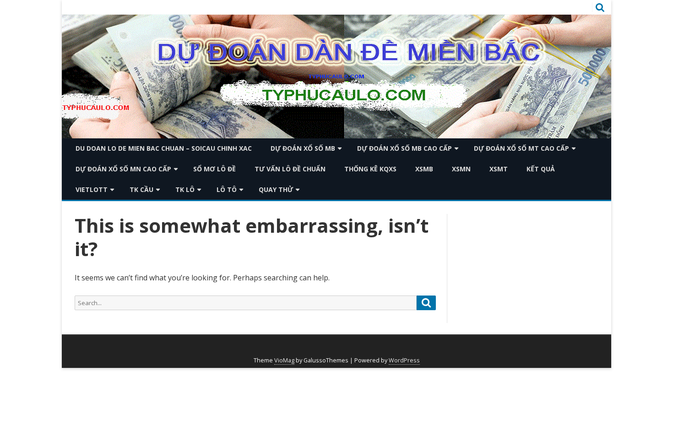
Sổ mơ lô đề (214, 168)
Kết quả (540, 168)
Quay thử (276, 189)
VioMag (284, 360)
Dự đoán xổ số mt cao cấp (521, 148)
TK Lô (185, 189)
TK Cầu (141, 189)
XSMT (498, 168)
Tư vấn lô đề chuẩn (290, 168)
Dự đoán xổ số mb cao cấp (404, 148)
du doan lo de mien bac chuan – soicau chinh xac (164, 148)
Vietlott (92, 189)
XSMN (461, 168)
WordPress (404, 360)
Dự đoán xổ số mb (303, 148)
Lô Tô (227, 189)
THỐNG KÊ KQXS (370, 168)
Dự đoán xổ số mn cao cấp (123, 168)
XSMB (424, 168)
